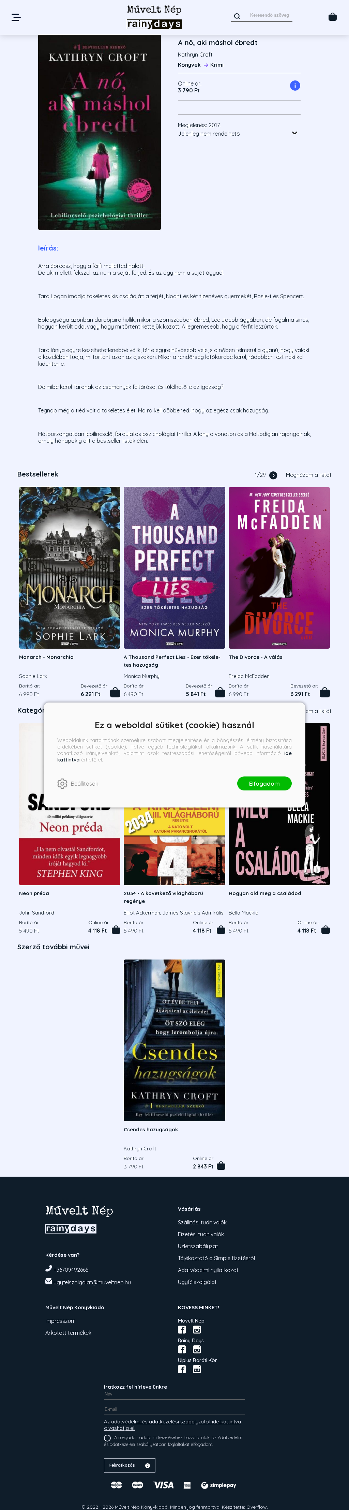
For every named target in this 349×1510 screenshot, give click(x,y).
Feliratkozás (122, 1465)
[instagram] (197, 1330)
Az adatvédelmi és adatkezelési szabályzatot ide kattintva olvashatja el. (172, 1424)
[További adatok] (295, 133)
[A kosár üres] (332, 16)
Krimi (217, 64)
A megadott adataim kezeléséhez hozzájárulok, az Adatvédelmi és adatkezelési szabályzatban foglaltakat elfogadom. (173, 1441)
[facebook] (182, 1330)
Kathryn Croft (195, 54)
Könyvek (189, 64)
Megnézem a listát (309, 474)
